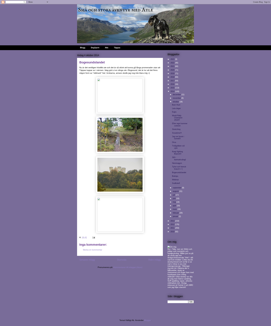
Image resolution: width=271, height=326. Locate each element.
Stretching (176, 129)
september (177, 188)
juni (174, 198)
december (177, 94)
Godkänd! (176, 183)
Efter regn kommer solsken (179, 124)
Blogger (147, 320)
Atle (106, 48)
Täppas (117, 48)
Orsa (174, 142)
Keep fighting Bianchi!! (177, 153)
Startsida (121, 259)
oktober (176, 102)
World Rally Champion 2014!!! (177, 118)
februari (176, 213)
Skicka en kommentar (92, 250)
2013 (173, 221)
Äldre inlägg (154, 259)
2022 (173, 63)
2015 (173, 88)
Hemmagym (177, 163)
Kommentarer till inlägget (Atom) (127, 267)
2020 (173, 70)
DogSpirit (95, 48)
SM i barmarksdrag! (179, 158)
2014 (173, 91)
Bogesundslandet (179, 172)
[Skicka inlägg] (93, 237)
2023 (173, 59)
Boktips (175, 176)
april (175, 206)
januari (176, 216)
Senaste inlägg (87, 259)
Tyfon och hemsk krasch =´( (179, 168)
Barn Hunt (176, 105)
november (177, 98)
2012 (173, 224)
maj (174, 202)
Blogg (82, 48)
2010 (173, 232)
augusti (176, 191)
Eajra (174, 112)
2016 (173, 84)
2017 (173, 81)
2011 (173, 228)
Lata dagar (176, 108)
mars (175, 209)
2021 (173, 66)
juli (174, 195)
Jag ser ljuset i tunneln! (178, 137)
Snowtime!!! (177, 133)
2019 (173, 73)
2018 (173, 77)
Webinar (175, 180)
